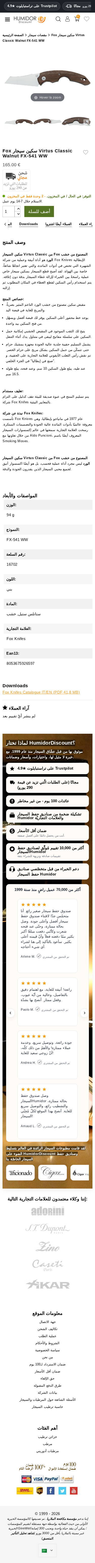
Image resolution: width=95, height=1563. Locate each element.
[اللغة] (47, 1550)
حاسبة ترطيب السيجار (47, 1407)
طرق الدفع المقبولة (47, 1385)
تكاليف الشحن (47, 1329)
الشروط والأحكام (47, 1343)
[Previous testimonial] (10, 1012)
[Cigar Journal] (52, 1172)
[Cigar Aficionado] (20, 1172)
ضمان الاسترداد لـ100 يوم (47, 1364)
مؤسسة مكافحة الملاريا (62, 1519)
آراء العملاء (86, 224)
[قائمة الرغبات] (86, 21)
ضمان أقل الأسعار (32, 830)
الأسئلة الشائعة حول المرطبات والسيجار (48, 1400)
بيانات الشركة (47, 1392)
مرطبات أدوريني (47, 1451)
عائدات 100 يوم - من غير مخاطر (43, 801)
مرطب (47, 1444)
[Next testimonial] (84, 1012)
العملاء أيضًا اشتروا (58, 224)
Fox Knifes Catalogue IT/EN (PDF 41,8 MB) (41, 692)
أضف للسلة (39, 211)
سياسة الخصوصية (47, 1350)
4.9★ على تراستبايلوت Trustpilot (32, 6)
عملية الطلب (48, 1336)
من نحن (47, 1357)
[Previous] (5, 224)
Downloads (28, 224)
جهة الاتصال (47, 1322)
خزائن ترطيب (47, 1437)
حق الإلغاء (48, 1378)
